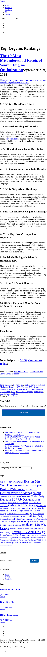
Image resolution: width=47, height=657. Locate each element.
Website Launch (34, 537)
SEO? (23, 360)
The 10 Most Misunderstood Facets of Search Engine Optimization (21, 62)
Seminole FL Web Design (14, 525)
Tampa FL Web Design (28, 532)
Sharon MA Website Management (19, 528)
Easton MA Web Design (19, 502)
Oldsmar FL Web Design (10, 519)
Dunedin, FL (7, 602)
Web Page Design (30, 647)
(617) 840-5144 (6, 594)
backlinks (8, 385)
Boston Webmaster (31, 489)
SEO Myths (38, 392)
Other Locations (9, 614)
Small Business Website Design (15, 651)
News (7, 577)
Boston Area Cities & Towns (38, 653)
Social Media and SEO (9, 394)
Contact (8, 14)
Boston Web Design (12, 489)
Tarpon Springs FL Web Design (12, 535)
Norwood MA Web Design (32, 516)
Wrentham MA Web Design (24, 542)
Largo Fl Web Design (15, 508)
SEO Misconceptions (24, 392)
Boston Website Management (20, 493)
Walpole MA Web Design (34, 535)
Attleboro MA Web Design (12, 482)
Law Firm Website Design (7, 653)
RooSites (19, 521)
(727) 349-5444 (6, 607)
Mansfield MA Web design (33, 508)
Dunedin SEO (14, 387)
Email (2, 597)
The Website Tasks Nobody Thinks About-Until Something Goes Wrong (24, 433)
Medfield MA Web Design (11, 511)
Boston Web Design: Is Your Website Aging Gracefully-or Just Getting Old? (22, 438)
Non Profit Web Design (22, 653)
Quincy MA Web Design (7, 522)
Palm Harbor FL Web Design (33, 519)
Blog (7, 12)
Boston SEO (18, 385)
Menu (3, 1)
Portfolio (8, 10)
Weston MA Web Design (27, 540)
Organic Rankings (23, 389)
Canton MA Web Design (10, 496)
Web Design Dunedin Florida (29, 649)
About (7, 5)
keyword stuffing (12, 139)
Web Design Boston (11, 538)
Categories (4, 468)
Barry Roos (12, 396)
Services (8, 8)
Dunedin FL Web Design (16, 499)
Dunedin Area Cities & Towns (8, 656)
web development (24, 538)
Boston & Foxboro (10, 589)
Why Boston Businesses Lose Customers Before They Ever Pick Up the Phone (24, 451)
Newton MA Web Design (19, 513)
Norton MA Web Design (12, 516)
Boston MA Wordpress (30, 485)
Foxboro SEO (27, 387)
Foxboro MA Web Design (22, 505)
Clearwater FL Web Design (32, 496)
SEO (13, 392)
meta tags (11, 389)
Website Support (14, 540)
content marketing (31, 385)
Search (2, 560)
